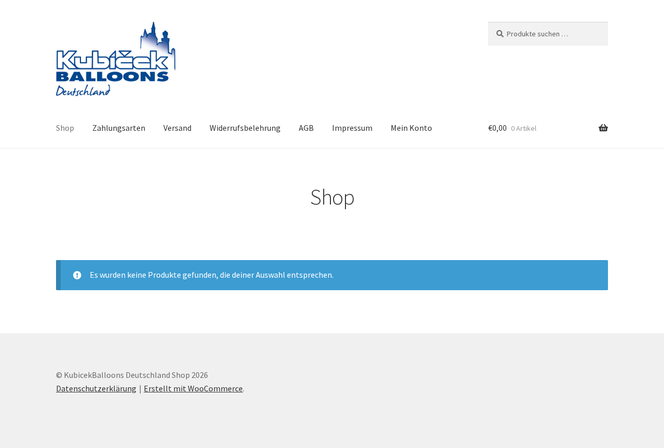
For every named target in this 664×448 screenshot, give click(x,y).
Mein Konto (411, 128)
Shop (65, 128)
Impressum (352, 128)
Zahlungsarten (118, 128)
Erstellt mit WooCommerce (193, 388)
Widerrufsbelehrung (245, 128)
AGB (306, 128)
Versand (177, 128)
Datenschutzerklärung (96, 388)
